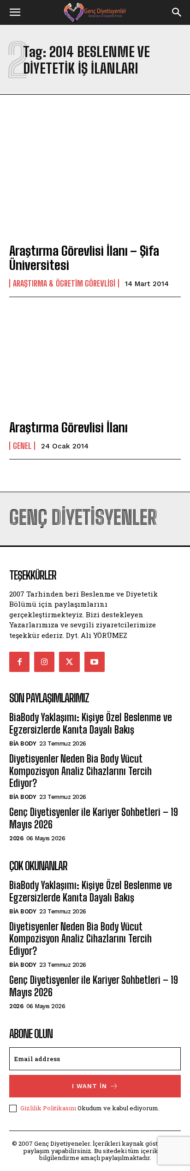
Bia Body (22, 743)
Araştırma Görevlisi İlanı (68, 427)
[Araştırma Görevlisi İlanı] (95, 360)
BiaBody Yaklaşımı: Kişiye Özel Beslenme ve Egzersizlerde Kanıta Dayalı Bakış (90, 723)
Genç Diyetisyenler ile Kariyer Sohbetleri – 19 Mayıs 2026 (93, 818)
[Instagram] (44, 662)
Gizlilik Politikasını (48, 1108)
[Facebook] (19, 662)
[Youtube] (94, 662)
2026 (16, 838)
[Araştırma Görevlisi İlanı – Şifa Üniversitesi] (95, 183)
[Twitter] (69, 662)
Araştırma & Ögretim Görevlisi (64, 283)
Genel (22, 446)
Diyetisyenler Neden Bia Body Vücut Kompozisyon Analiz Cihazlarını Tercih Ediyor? (80, 770)
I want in (89, 1086)
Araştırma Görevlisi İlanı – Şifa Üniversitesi (84, 258)
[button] (15, 12)
